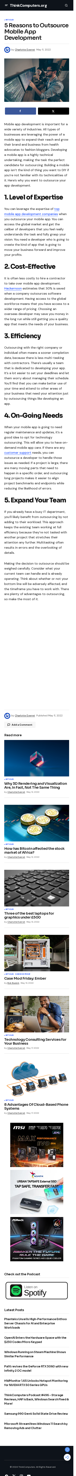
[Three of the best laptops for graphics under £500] (36, 888)
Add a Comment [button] (22, 724)
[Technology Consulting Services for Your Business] (36, 1014)
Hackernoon (13, 288)
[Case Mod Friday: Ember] (36, 953)
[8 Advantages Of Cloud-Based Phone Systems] (36, 1079)
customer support (17, 452)
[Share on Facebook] (20, 111)
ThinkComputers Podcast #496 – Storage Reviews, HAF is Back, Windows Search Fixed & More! (36, 1399)
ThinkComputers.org (28, 5)
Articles (9, 20)
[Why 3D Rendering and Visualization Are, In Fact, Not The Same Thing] (36, 758)
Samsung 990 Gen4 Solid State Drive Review (36, 1414)
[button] (6, 5)
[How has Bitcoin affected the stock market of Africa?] (36, 823)
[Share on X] (53, 111)
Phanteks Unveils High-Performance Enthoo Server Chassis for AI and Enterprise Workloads (35, 1323)
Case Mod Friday (22, 974)
